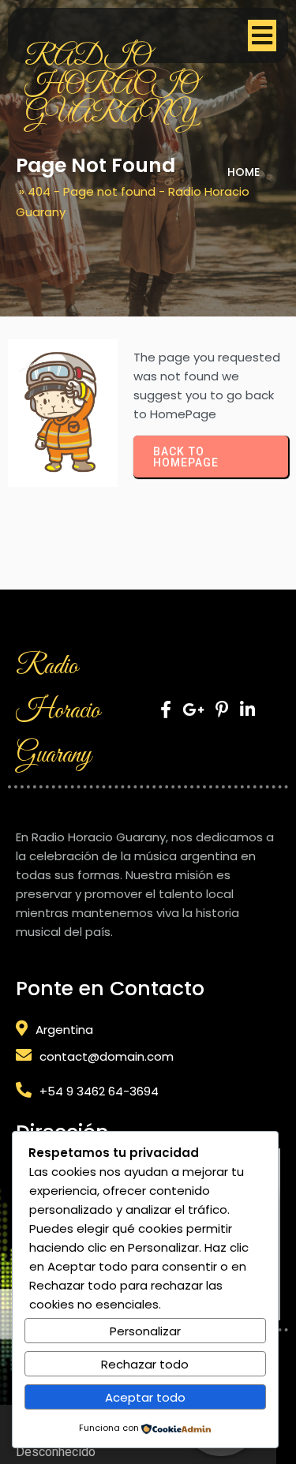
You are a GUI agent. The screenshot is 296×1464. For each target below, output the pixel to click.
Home (243, 172)
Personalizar (145, 1331)
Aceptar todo (145, 1397)
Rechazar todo (145, 1364)
